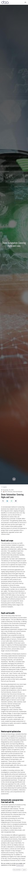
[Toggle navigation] (25, 2)
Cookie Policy (20, 865)
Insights (5, 487)
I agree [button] (24, 869)
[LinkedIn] (7, 501)
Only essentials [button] (16, 869)
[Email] (16, 501)
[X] (3, 501)
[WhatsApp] (11, 501)
